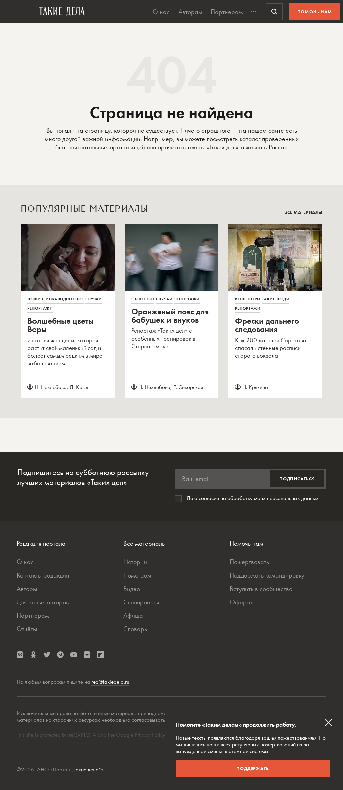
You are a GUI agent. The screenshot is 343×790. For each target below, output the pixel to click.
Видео (131, 588)
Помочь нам (314, 12)
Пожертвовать (249, 561)
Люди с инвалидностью (55, 299)
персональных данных (293, 498)
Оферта (241, 602)
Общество (142, 299)
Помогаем (137, 575)
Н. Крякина (255, 387)
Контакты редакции (43, 575)
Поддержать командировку (267, 575)
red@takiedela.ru (110, 681)
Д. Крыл (79, 387)
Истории (135, 561)
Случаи (93, 299)
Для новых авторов (43, 602)
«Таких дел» (222, 147)
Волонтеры (247, 299)
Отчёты (27, 628)
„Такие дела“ (86, 769)
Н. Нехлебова (51, 387)
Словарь (135, 628)
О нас (161, 11)
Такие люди (275, 299)
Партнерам (227, 11)
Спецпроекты (141, 602)
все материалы (303, 212)
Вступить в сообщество (261, 588)
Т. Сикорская (188, 387)
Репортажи (40, 308)
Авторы (27, 588)
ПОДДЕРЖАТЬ (252, 768)
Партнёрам (33, 615)
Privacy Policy (151, 734)
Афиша (133, 615)
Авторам (190, 11)
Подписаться (297, 479)
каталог (249, 138)
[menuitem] (11, 11)
